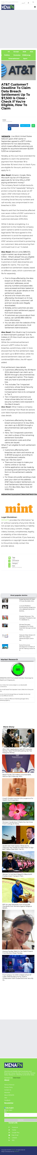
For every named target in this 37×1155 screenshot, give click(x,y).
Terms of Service (9, 1085)
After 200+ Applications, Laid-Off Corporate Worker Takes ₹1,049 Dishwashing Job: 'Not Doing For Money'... (17, 750)
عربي (23, 3)
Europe (16, 51)
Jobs (5, 1097)
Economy (16, 55)
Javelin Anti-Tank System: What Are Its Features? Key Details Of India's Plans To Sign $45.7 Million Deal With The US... (18, 847)
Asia (31, 51)
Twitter (14, 1130)
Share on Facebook (13, 125)
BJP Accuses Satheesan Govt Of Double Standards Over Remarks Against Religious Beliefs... (17, 906)
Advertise (7, 1092)
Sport (24, 58)
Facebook (15, 1127)
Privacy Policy (8, 1087)
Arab (24, 51)
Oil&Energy (28, 55)
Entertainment (11, 58)
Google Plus (15, 1132)
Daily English (9, 1108)
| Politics (6, 55)
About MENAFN (9, 1095)
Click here (16, 1078)
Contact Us (7, 1090)
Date (4, 120)
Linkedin (14, 1138)
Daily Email (15, 1135)
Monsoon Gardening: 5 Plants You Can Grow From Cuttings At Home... (17, 823)
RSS (13, 1140)
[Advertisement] (18, 28)
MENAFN (6, 136)
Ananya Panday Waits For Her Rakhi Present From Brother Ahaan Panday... (17, 952)
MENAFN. (13, 1149)
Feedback (7, 1100)
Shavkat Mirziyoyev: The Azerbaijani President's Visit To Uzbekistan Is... (27, 618)
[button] (28, 3)
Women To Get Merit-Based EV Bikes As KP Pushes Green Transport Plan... (17, 875)
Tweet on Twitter (25, 125)
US (6, 51)
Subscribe (21, 1120)
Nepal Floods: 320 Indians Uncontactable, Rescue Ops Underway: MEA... (16, 775)
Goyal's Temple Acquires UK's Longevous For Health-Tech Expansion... (17, 799)
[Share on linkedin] (9, 128)
